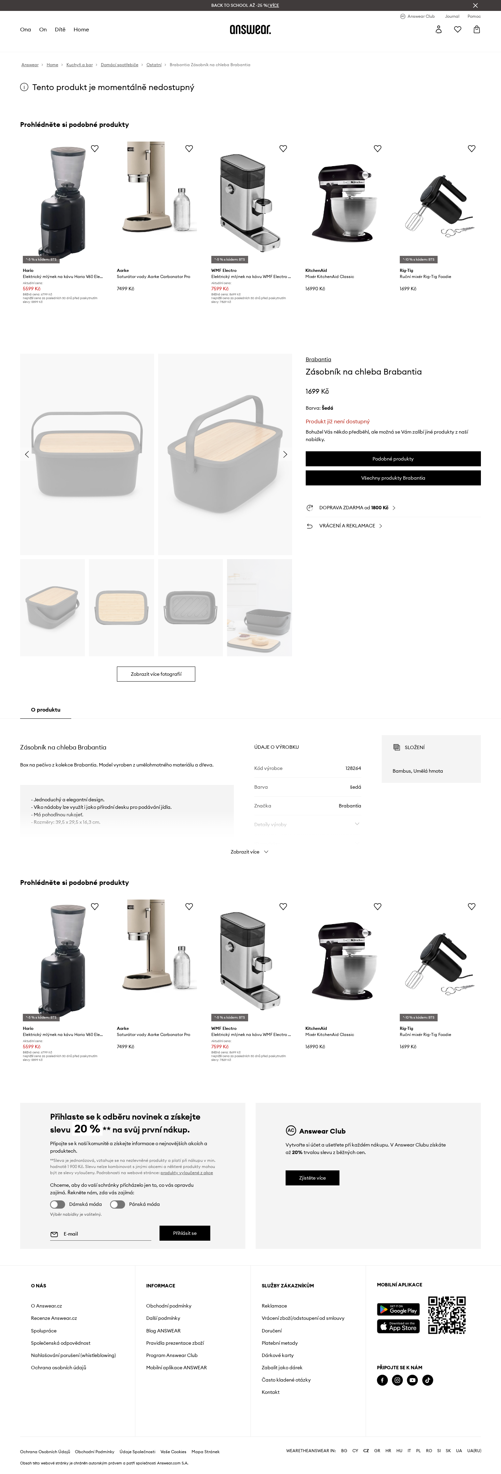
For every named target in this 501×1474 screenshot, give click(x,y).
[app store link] (398, 1325)
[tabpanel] (250, 789)
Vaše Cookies (173, 1451)
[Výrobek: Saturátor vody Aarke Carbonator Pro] (156, 203)
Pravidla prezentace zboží (175, 1343)
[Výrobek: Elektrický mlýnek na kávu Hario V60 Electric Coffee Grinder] (62, 203)
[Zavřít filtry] (475, 5)
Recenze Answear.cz (54, 1318)
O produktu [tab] (45, 709)
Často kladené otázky (286, 1380)
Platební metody (280, 1343)
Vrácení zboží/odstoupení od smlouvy (303, 1318)
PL (418, 1450)
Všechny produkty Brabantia (393, 478)
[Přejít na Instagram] (397, 1380)
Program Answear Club (172, 1355)
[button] (87, 454)
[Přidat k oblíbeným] (95, 148)
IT (409, 1450)
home (81, 29)
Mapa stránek (205, 1451)
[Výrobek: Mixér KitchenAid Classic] (344, 203)
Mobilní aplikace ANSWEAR (176, 1367)
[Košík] (477, 29)
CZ (366, 1450)
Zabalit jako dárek (282, 1367)
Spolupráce (44, 1331)
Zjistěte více (312, 1178)
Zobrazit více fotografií (156, 674)
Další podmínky (163, 1318)
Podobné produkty (393, 459)
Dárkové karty (278, 1355)
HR (388, 1450)
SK (448, 1450)
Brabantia (318, 359)
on (43, 29)
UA (459, 1450)
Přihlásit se (185, 1233)
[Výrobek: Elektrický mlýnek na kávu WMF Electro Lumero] (250, 203)
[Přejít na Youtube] (412, 1380)
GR (377, 1450)
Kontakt (270, 1392)
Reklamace (274, 1306)
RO (429, 1450)
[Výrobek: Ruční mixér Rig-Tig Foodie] (439, 203)
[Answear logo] (250, 29)
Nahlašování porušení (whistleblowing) (73, 1355)
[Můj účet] (439, 29)
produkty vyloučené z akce (187, 1172)
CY (355, 1450)
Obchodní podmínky (169, 1306)
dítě (60, 29)
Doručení (272, 1331)
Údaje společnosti (137, 1451)
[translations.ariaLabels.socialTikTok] (428, 1380)
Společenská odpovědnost (60, 1343)
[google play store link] (398, 1309)
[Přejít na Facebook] (382, 1380)
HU (399, 1450)
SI (439, 1450)
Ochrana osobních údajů (58, 1367)
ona (25, 29)
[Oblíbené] (458, 29)
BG (344, 1450)
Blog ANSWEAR (163, 1331)
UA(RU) (474, 1450)
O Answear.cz (46, 1306)
